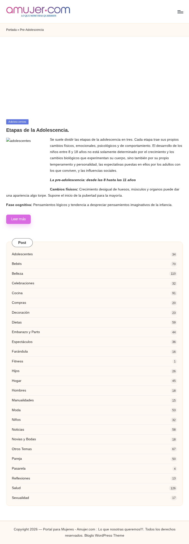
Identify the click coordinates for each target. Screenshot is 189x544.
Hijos (15, 371)
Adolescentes (17, 121)
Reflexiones (21, 478)
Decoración (21, 312)
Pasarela (19, 468)
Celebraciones (23, 283)
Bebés (17, 264)
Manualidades (23, 400)
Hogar (16, 381)
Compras (19, 303)
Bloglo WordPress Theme (104, 535)
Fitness (17, 361)
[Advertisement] (94, 73)
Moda (16, 410)
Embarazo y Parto (26, 332)
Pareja (17, 458)
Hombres (19, 390)
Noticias (18, 429)
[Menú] (180, 11)
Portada (11, 30)
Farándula (20, 351)
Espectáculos (22, 342)
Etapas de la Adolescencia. (37, 130)
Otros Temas (22, 449)
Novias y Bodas (24, 439)
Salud (16, 488)
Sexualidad (20, 498)
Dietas (17, 322)
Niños (16, 420)
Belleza (17, 273)
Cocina (17, 293)
